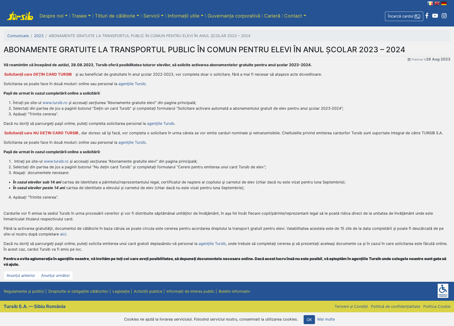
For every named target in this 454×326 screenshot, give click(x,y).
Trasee (79, 16)
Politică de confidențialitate (395, 306)
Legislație (121, 291)
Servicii (151, 16)
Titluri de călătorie (115, 16)
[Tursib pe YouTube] (435, 16)
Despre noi (51, 16)
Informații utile (184, 16)
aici (63, 234)
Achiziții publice (148, 291)
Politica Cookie (436, 306)
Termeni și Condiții (351, 306)
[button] (404, 16)
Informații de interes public (190, 291)
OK (309, 319)
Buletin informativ (234, 291)
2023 (39, 35)
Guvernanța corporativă (234, 16)
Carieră (272, 16)
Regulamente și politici (24, 291)
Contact (293, 16)
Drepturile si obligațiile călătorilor (78, 291)
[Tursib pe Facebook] (426, 16)
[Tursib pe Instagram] (444, 16)
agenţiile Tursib (132, 83)
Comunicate (18, 35)
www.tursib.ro (55, 102)
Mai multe (326, 319)
